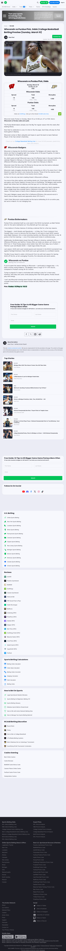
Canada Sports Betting (13, 561)
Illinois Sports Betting (13, 529)
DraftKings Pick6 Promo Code (41, 882)
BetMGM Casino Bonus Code (12, 764)
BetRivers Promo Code (39, 879)
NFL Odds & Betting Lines (9, 824)
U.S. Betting (9, 513)
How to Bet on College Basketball (16, 734)
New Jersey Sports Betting (14, 545)
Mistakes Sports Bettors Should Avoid (17, 707)
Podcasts (4, 922)
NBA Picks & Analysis (39, 827)
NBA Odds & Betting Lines (9, 827)
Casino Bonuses (8, 761)
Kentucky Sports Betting (14, 557)
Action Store (5, 915)
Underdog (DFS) (11, 613)
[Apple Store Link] (8, 936)
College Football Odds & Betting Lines (12, 829)
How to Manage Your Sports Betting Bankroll (19, 715)
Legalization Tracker (7, 845)
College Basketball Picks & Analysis (43, 831)
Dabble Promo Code (39, 884)
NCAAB (12, 26)
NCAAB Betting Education (15, 722)
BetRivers (9, 609)
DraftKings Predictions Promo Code (43, 862)
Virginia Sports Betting (13, 541)
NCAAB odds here (43, 114)
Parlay (9, 730)
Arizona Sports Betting (13, 553)
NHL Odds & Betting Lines (9, 839)
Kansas (4, 874)
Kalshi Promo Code (38, 857)
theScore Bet (10, 596)
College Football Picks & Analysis (42, 829)
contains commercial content (14, 348)
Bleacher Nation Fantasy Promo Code (43, 887)
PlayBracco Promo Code (40, 894)
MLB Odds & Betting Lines (9, 836)
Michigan (4, 867)
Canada (4, 882)
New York (4, 847)
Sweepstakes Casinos (10, 776)
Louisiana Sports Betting (14, 525)
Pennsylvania (5, 862)
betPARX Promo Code (39, 874)
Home (5, 26)
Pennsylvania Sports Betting (15, 533)
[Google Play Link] (20, 936)
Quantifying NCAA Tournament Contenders (19, 746)
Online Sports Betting (13, 517)
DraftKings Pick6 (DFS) (13, 633)
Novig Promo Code (38, 860)
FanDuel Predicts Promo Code (41, 855)
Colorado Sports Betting (14, 537)
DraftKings (22, 114)
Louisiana (4, 850)
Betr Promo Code (38, 889)
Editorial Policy (6, 910)
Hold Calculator (11, 680)
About (3, 905)
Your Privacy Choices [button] (8, 930)
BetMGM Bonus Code (39, 847)
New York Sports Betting (14, 521)
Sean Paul (11, 37)
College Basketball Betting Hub (25, 141)
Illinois (3, 864)
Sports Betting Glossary (13, 703)
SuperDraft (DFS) (12, 649)
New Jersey (5, 860)
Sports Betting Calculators (16, 660)
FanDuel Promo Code (39, 869)
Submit (33, 326)
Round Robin (10, 726)
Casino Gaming (11, 753)
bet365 (9, 576)
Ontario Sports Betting (13, 565)
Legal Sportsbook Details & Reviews (17, 695)
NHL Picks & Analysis (39, 836)
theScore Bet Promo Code (40, 872)
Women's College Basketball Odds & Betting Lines (16, 834)
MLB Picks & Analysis (39, 834)
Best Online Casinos (9, 757)
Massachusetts (6, 872)
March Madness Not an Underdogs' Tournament (20, 742)
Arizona (4, 855)
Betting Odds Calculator (14, 664)
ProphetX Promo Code (39, 864)
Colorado (4, 857)
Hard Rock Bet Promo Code (41, 877)
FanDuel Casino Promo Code (12, 772)
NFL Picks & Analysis (39, 824)
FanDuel (9, 653)
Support (4, 920)
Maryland (4, 852)
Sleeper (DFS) (11, 625)
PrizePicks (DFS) (11, 617)
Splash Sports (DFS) (12, 645)
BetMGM (9, 584)
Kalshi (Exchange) (12, 605)
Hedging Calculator (12, 676)
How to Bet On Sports (13, 691)
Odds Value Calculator (13, 668)
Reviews (7, 572)
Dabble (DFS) (11, 621)
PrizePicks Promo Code (39, 899)
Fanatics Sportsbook (13, 580)
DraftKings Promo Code (39, 867)
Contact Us (5, 927)
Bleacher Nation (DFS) (13, 637)
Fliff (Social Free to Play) (14, 601)
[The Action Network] (5, 2)
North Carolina (6, 877)
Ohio (3, 869)
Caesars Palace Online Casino (12, 768)
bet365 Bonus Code (39, 850)
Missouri (4, 879)
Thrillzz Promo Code (38, 897)
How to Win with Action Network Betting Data (20, 711)
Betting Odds (11, 684)
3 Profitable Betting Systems (15, 738)
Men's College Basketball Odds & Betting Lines (15, 831)
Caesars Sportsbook (13, 592)
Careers (4, 912)
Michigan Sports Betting (14, 549)
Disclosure (42, 950)
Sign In (62, 2)
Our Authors (5, 907)
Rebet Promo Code (38, 892)
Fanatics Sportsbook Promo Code (42, 845)
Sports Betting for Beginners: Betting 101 (18, 699)
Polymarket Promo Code (40, 852)
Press (3, 917)
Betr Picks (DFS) (11, 629)
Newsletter (5, 925)
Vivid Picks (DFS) (12, 641)
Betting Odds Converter (14, 672)
